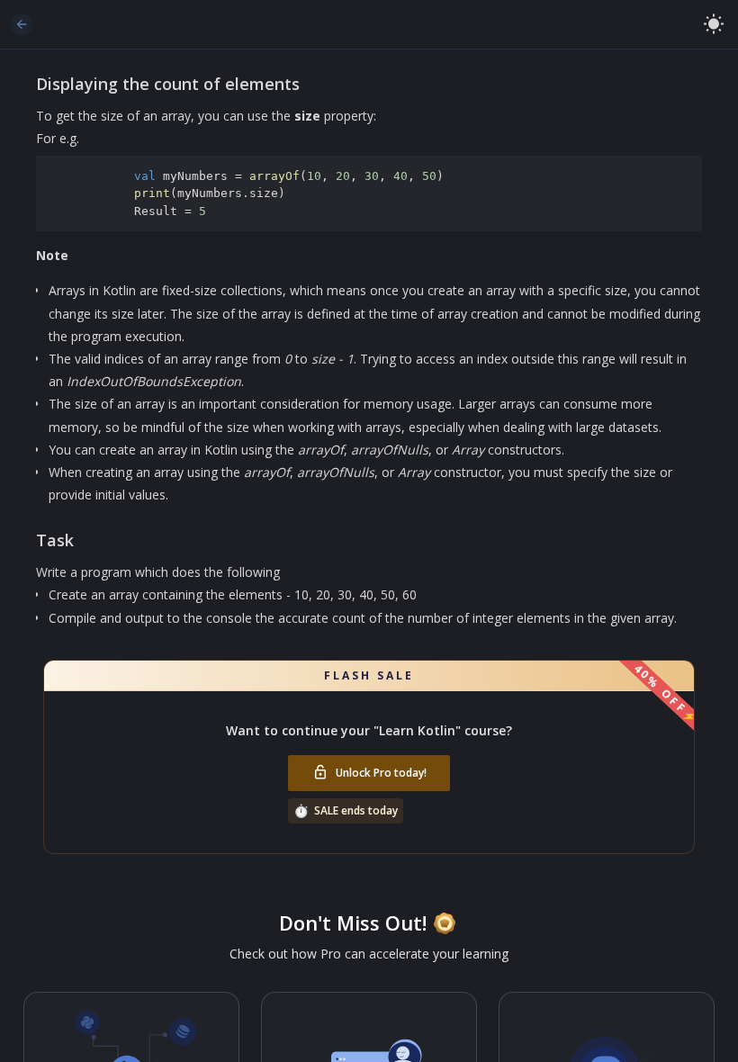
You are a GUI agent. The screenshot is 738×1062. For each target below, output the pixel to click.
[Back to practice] (21, 24)
